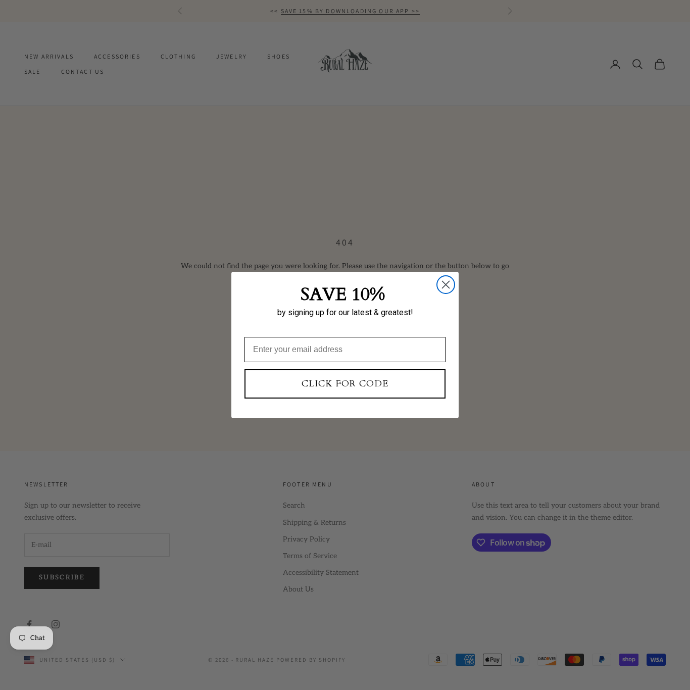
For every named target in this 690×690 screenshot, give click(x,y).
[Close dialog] (446, 284)
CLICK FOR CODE (345, 383)
